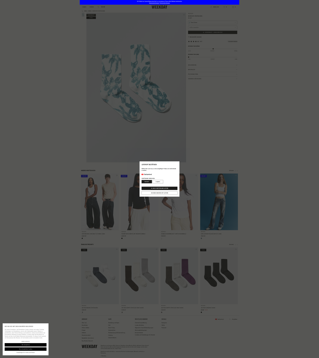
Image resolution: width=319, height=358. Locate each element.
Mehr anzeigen (26, 341)
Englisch (158, 181)
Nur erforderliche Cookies (25, 349)
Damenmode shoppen (154, 3)
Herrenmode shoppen (165, 3)
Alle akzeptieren (26, 344)
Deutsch (147, 181)
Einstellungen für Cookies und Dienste (26, 352)
